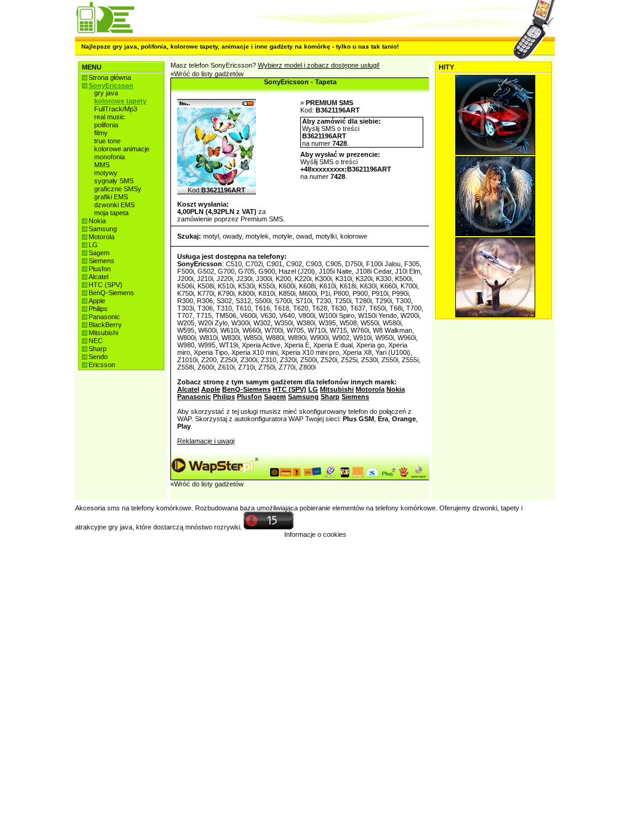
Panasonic (104, 316)
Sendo (98, 356)
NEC (96, 340)
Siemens (101, 260)
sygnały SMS (114, 180)
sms (113, 508)
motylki (326, 236)
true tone (107, 141)
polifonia (106, 125)
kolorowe (353, 236)
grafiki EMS (111, 196)
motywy (106, 172)
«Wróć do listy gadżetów (207, 73)
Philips (98, 308)
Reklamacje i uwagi (205, 441)
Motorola (101, 236)
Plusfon (100, 268)
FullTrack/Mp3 (115, 109)
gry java (106, 93)
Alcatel (98, 276)
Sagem (99, 252)
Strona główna (110, 77)
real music (109, 117)
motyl (211, 236)
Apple (97, 300)
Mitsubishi (103, 332)
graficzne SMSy (118, 188)
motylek (257, 236)
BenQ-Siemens (111, 292)
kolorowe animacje (122, 149)
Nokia (97, 220)
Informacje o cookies (315, 534)
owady (232, 236)
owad (304, 236)
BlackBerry (105, 324)
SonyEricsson (111, 85)
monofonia (109, 156)
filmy (101, 133)
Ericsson (102, 364)
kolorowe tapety (120, 101)
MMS (102, 164)
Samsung (103, 228)
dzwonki (484, 508)
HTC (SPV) (105, 284)
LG (93, 244)
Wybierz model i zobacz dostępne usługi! (319, 65)
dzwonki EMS (114, 204)
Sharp (97, 348)
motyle (282, 236)
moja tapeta (111, 212)
